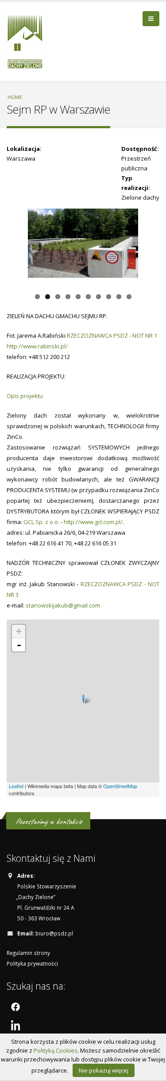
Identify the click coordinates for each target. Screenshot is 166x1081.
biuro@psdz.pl (54, 933)
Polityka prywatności (32, 963)
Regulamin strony (28, 952)
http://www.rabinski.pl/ (37, 346)
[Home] (28, 40)
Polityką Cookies (55, 1050)
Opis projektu (25, 396)
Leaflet (16, 785)
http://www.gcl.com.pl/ (93, 522)
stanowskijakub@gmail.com (63, 605)
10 (129, 296)
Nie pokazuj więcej (103, 1070)
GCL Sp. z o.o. (41, 522)
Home (15, 97)
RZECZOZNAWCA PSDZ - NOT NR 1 (112, 335)
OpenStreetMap (120, 785)
